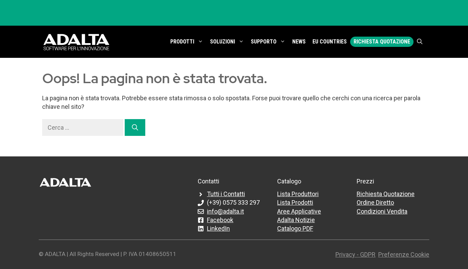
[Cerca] (135, 127)
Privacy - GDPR (355, 254)
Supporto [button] (263, 41)
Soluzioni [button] (222, 41)
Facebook (220, 219)
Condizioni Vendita (382, 211)
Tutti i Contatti (226, 193)
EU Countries (329, 41)
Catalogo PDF (295, 228)
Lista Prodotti (295, 202)
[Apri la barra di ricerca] (420, 42)
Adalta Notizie (296, 219)
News (299, 41)
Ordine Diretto (375, 202)
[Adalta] (76, 42)
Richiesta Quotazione (382, 41)
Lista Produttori (298, 193)
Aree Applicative (299, 211)
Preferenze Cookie (403, 254)
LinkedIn (218, 228)
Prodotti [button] (182, 41)
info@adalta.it (225, 211)
